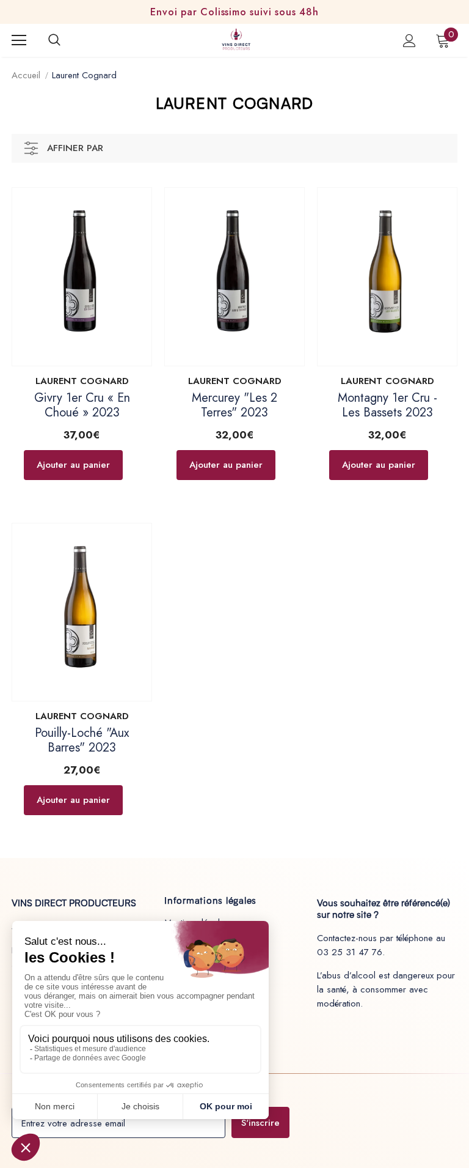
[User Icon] (409, 40)
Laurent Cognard (84, 75)
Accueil (26, 75)
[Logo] (236, 39)
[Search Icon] (66, 40)
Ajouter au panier (73, 464)
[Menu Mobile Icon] (19, 40)
